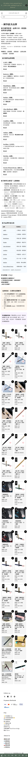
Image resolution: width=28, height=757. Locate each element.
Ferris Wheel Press (8, 266)
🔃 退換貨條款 (7, 719)
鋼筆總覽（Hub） (11, 306)
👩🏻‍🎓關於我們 (7, 739)
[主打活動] (16, 755)
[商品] (2, 755)
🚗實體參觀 (7, 745)
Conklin (5, 217)
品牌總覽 (9, 51)
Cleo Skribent (12, 215)
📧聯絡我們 (7, 743)
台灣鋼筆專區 (22, 294)
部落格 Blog (7, 726)
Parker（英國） (8, 97)
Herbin (5, 262)
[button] (2, 13)
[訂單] (22, 755)
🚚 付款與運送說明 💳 (9, 717)
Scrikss (5, 258)
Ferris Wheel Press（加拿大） (13, 168)
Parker (5, 242)
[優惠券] (12, 755)
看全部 (5, 69)
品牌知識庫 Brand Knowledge (12, 728)
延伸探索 (11, 53)
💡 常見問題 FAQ (8, 716)
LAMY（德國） (8, 62)
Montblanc (4, 215)
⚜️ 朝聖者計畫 (7, 723)
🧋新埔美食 (7, 747)
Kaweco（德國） (8, 74)
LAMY (20, 211)
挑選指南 (16, 51)
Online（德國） (8, 132)
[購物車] (5, 755)
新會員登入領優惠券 (13, 6)
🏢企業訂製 (6, 725)
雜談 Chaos (7, 730)
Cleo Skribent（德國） (10, 109)
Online (5, 254)
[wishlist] (9, 755)
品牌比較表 (23, 51)
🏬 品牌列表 (7, 721)
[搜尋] (24, 16)
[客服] (26, 755)
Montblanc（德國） (9, 86)
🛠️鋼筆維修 (7, 741)
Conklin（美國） (8, 121)
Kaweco (3, 213)
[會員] (19, 755)
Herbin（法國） (8, 156)
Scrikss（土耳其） (9, 144)
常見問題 (5, 53)
